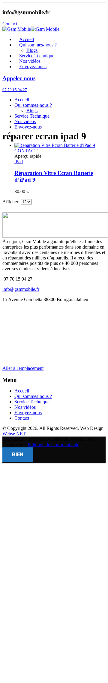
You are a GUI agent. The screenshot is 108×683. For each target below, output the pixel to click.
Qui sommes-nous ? (38, 44)
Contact (21, 418)
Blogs (32, 110)
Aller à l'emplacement (23, 368)
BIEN (17, 454)
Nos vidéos (25, 121)
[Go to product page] (60, 145)
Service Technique (32, 116)
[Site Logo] (30, 29)
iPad (18, 161)
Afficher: (11, 201)
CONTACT (26, 150)
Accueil (21, 99)
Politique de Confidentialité (53, 444)
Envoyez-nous (32, 66)
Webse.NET (14, 433)
